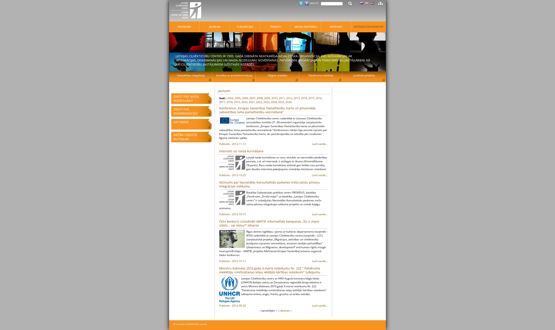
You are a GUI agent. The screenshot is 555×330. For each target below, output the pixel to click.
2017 (222, 102)
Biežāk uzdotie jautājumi (185, 137)
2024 (274, 102)
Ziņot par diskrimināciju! (185, 111)
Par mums (184, 27)
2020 (244, 102)
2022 (259, 102)
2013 (297, 98)
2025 (281, 102)
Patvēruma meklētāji (321, 75)
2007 (252, 98)
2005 (238, 98)
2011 (282, 98)
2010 (274, 98)
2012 (289, 98)
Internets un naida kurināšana (241, 151)
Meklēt (314, 3)
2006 (245, 98)
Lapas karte (380, 3)
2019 (237, 102)
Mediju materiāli (305, 27)
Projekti (275, 27)
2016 (319, 98)
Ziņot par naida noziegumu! (186, 98)
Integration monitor (368, 27)
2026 (289, 102)
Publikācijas (245, 27)
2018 (230, 102)
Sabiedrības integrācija (191, 75)
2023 (266, 102)
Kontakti (336, 27)
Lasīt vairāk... (273, 144)
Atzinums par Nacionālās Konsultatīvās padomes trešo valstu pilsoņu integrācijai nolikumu (269, 184)
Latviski (372, 3)
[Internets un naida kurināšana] (232, 163)
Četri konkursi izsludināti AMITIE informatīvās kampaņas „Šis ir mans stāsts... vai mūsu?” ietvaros (269, 223)
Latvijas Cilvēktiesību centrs (187, 11)
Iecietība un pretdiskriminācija (234, 75)
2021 (252, 102)
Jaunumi (224, 91)
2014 (304, 98)
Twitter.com (301, 3)
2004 (230, 98)
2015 (311, 98)
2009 (267, 98)
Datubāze (181, 122)
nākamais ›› (285, 310)
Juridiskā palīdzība (364, 75)
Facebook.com (307, 3)
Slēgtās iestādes (277, 75)
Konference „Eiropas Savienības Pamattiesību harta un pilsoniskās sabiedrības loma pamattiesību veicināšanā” (267, 110)
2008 (260, 98)
